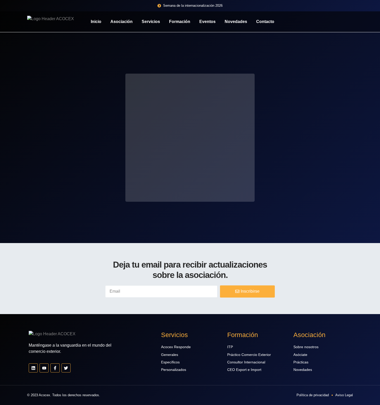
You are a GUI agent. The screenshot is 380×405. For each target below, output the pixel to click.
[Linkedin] (33, 367)
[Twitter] (66, 367)
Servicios (151, 21)
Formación (179, 21)
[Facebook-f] (54, 367)
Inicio (96, 21)
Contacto (265, 21)
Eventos (207, 21)
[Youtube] (44, 367)
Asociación (121, 21)
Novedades (236, 21)
